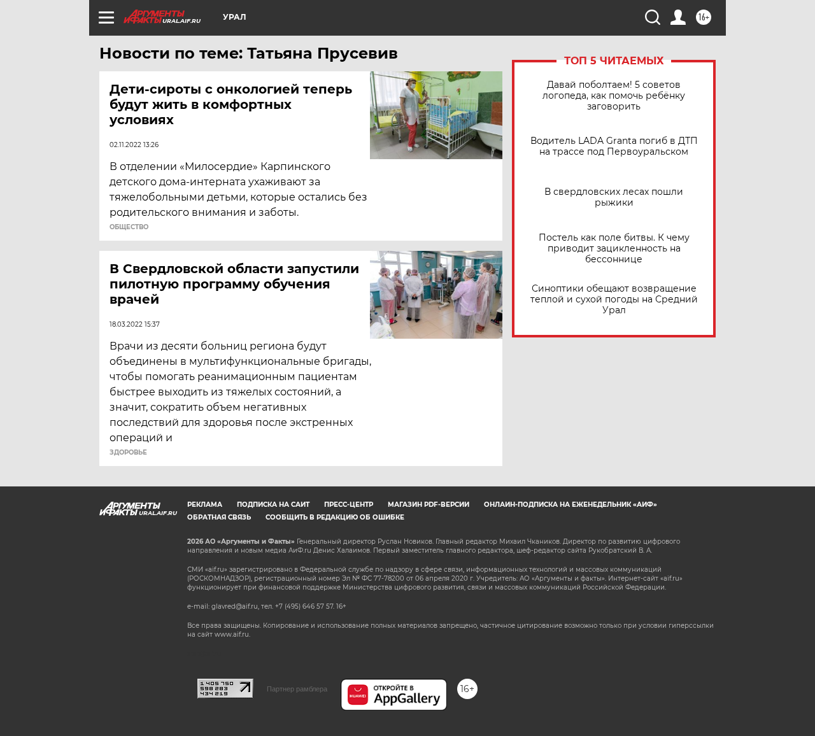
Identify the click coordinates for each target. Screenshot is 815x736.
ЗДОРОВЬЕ (128, 452)
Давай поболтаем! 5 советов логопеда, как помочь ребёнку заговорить (613, 96)
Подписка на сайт (273, 504)
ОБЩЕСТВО (129, 227)
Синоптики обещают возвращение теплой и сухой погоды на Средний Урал (614, 299)
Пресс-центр (348, 504)
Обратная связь (219, 517)
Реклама (204, 504)
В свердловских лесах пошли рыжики (613, 197)
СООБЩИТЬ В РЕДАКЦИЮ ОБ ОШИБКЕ (335, 517)
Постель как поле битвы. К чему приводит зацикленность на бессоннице (614, 248)
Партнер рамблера (297, 689)
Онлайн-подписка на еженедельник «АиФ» (570, 504)
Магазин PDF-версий (428, 504)
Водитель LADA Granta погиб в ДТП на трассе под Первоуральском (614, 146)
